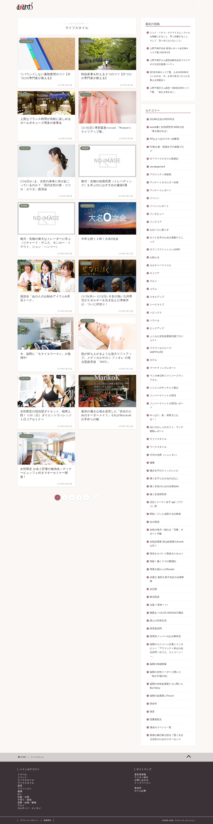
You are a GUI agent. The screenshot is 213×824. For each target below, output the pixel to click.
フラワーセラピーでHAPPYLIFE (160, 350)
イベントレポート (159, 206)
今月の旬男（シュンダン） (164, 454)
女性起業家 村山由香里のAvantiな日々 (167, 543)
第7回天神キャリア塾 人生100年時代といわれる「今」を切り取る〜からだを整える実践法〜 (170, 76)
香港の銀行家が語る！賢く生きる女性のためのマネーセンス (166, 737)
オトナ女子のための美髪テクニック (166, 239)
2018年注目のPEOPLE (162, 119)
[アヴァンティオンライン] (24, 9)
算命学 (153, 703)
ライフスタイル (158, 439)
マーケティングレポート (163, 367)
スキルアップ (157, 296)
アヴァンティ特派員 (160, 174)
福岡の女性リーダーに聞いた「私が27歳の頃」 (165, 674)
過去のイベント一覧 (160, 727)
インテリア (156, 221)
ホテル (153, 360)
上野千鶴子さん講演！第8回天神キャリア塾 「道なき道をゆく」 (169, 90)
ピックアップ (157, 328)
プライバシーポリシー (29, 820)
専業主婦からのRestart (162, 569)
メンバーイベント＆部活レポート (166, 405)
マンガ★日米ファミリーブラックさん (166, 377)
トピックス (156, 312)
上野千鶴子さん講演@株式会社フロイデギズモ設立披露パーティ (170, 62)
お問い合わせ (141, 780)
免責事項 (47, 820)
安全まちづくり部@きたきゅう (166, 553)
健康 (152, 462)
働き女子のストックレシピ (164, 470)
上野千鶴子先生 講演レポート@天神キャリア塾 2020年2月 (169, 50)
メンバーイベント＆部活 (163, 395)
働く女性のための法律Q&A (164, 486)
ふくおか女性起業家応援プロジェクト (166, 338)
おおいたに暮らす (159, 229)
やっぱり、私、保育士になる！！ (164, 417)
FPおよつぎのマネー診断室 (164, 138)
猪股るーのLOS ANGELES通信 (166, 612)
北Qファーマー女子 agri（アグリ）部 (166, 504)
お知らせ (154, 257)
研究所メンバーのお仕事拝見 (165, 636)
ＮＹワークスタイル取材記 (164, 158)
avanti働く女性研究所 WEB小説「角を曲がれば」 (167, 129)
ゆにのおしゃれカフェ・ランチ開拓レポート (166, 429)
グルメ (153, 281)
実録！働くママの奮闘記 (163, 561)
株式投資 (154, 596)
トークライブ (157, 304)
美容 (152, 711)
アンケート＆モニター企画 (164, 182)
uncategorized (157, 166)
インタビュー (157, 213)
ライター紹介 (141, 777)
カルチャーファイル (160, 265)
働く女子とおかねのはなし (164, 478)
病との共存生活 (158, 620)
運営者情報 (140, 774)
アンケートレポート (160, 190)
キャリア (154, 273)
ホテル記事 (140, 791)
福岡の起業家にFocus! (162, 695)
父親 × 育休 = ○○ (159, 604)
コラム (153, 288)
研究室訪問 (156, 628)
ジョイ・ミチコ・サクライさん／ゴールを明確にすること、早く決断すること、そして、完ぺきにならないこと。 (170, 36)
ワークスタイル (158, 447)
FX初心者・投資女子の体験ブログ (167, 148)
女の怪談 (154, 521)
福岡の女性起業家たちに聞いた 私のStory (166, 685)
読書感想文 (156, 719)
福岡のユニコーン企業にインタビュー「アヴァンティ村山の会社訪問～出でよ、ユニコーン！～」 (166, 650)
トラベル (154, 320)
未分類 (153, 589)
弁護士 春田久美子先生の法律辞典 (167, 579)
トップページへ (142, 783)
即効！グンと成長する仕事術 (165, 514)
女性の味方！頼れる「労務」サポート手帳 (166, 531)
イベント (154, 198)
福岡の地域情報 (158, 664)
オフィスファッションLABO (165, 249)
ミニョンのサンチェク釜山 (164, 387)
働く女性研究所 (158, 494)
